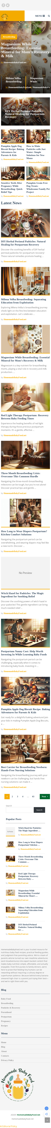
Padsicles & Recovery (10, 1008)
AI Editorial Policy (8, 1126)
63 (33, 796)
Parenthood (6, 1012)
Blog (3, 1047)
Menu (38, 16)
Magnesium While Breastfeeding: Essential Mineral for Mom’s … (28, 893)
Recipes (4, 1026)
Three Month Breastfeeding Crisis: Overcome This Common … (30, 859)
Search (9, 805)
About (4, 1051)
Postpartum (6, 1017)
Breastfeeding (7, 1003)
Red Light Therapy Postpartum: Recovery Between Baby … (28, 876)
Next (44, 796)
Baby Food (6, 999)
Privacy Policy (7, 1060)
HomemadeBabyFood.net (13, 159)
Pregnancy (6, 1021)
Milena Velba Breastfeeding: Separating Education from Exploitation (30, 910)
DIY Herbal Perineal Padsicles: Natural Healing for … (30, 927)
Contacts (5, 1056)
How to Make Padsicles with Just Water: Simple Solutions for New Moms (36, 152)
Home (3, 1042)
